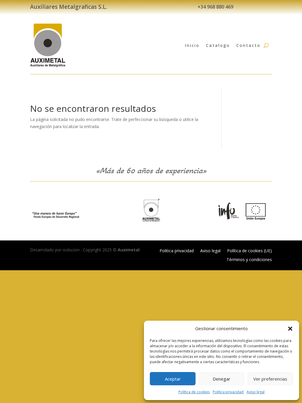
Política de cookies (194, 391)
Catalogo (218, 45)
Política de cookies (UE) (249, 251)
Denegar (221, 379)
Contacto (248, 45)
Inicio (192, 45)
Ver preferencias (270, 379)
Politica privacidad (228, 391)
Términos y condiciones (249, 260)
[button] (290, 329)
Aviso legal (256, 391)
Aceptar (173, 379)
